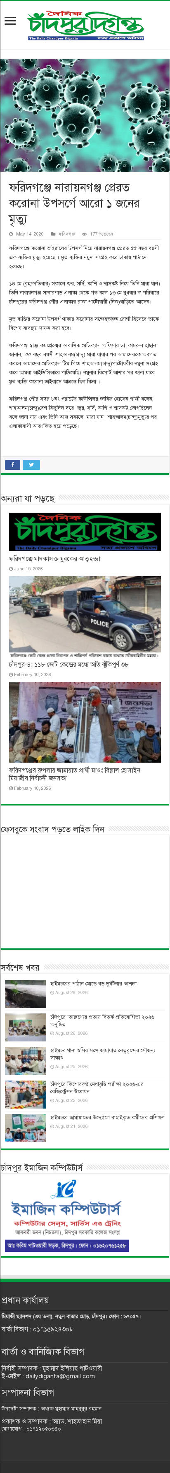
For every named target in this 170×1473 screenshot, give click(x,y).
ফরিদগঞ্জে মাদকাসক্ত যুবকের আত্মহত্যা (54, 559)
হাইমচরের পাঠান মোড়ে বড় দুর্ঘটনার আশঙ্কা (93, 983)
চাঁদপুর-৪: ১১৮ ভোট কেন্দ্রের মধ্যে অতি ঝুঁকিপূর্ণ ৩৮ (69, 664)
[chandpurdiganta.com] (85, 24)
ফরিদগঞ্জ (67, 234)
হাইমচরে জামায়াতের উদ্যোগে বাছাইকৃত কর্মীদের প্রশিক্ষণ (107, 1117)
